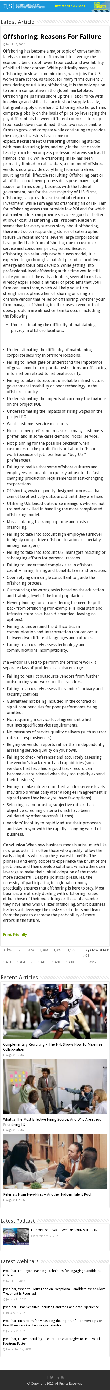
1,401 (85, 955)
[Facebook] (47, 1377)
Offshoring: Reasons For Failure (52, 36)
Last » (92, 962)
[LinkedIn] (57, 1377)
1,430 (70, 962)
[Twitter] (52, 1377)
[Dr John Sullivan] (55, 6)
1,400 (71, 950)
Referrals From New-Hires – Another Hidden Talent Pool (47, 1194)
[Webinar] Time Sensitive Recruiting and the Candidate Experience (51, 1307)
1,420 (56, 962)
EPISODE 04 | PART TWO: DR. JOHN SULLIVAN (64, 1230)
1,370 (30, 950)
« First (7, 950)
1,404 (21, 962)
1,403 (7, 962)
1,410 (42, 962)
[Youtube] (62, 1377)
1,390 (57, 950)
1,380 (44, 950)
